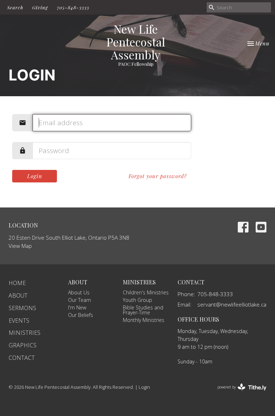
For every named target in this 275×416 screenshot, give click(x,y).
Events (19, 320)
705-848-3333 (73, 7)
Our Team (79, 300)
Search (15, 7)
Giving (40, 7)
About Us (79, 292)
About (18, 295)
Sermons (22, 308)
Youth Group (137, 300)
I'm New (77, 307)
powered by (238, 393)
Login (34, 176)
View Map (20, 245)
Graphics (23, 345)
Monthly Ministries (143, 320)
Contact (22, 358)
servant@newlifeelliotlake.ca (231, 304)
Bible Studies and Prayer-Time (143, 310)
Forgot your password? (158, 176)
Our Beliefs (80, 315)
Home (17, 283)
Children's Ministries (146, 292)
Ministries (24, 333)
